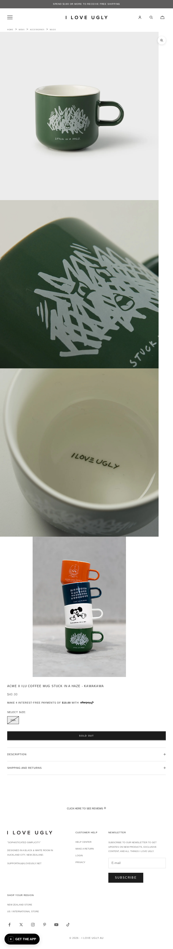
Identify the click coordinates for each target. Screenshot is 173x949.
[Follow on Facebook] (9, 924)
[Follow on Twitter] (21, 924)
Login (79, 855)
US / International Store (23, 911)
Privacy (80, 862)
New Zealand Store (19, 904)
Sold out (86, 735)
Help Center (83, 842)
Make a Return (84, 848)
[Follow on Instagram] (33, 924)
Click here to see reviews (85, 808)
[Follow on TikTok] (68, 924)
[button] (22, 939)
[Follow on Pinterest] (44, 924)
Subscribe (126, 877)
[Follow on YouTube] (56, 924)
